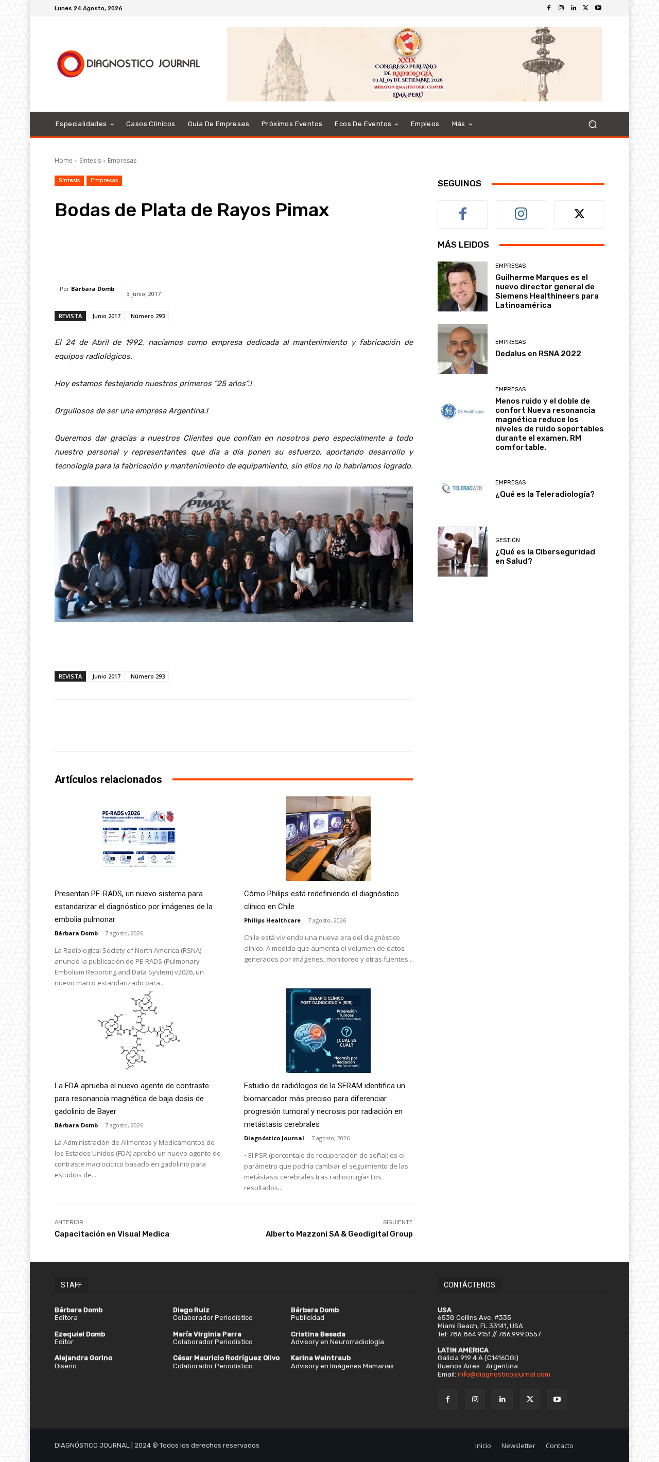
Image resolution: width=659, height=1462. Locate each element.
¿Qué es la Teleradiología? (545, 494)
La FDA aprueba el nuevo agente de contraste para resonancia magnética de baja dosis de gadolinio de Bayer (132, 1098)
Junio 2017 (106, 316)
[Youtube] (598, 8)
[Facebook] (549, 8)
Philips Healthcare (272, 920)
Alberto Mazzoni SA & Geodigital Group (339, 1234)
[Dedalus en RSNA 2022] (463, 349)
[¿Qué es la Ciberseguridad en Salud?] (463, 552)
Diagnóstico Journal (274, 1138)
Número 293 (148, 316)
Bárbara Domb (92, 288)
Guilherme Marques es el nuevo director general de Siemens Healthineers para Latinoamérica (547, 291)
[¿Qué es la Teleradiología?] (463, 489)
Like (463, 208)
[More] (375, 249)
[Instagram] (561, 8)
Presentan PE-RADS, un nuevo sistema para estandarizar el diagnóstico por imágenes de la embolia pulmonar (134, 906)
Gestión (507, 540)
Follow (521, 208)
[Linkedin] (573, 8)
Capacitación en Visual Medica (112, 1234)
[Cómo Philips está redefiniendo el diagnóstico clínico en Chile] (328, 838)
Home (64, 160)
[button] (592, 124)
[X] (586, 8)
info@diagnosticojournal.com (504, 1374)
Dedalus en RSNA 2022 (538, 353)
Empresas (122, 160)
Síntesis (90, 160)
